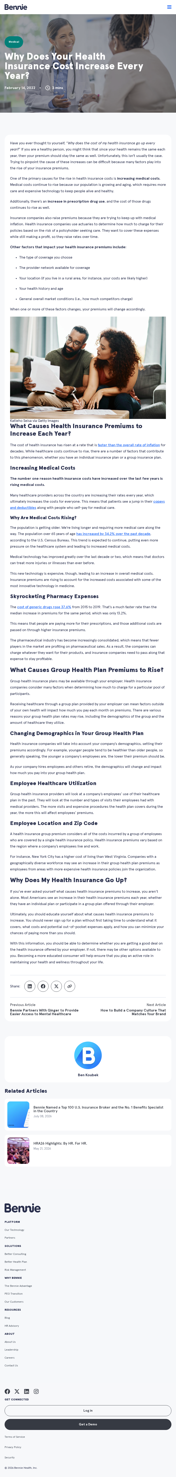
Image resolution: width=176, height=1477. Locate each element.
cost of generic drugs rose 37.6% (44, 607)
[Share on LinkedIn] (29, 986)
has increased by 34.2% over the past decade (113, 534)
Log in (88, 1410)
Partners (10, 1238)
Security (10, 1457)
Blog (7, 1318)
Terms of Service (15, 1437)
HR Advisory (12, 1326)
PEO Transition (14, 1294)
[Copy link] (69, 986)
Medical (14, 42)
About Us (10, 1342)
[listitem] (7, 1391)
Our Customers (14, 1302)
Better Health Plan (16, 1262)
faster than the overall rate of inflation (129, 445)
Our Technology (14, 1230)
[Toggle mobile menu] (169, 7)
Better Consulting (15, 1254)
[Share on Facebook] (43, 986)
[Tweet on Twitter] (56, 986)
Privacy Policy (13, 1447)
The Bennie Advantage (18, 1286)
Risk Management (15, 1270)
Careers (9, 1358)
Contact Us (11, 1365)
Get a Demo (88, 1424)
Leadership (11, 1350)
